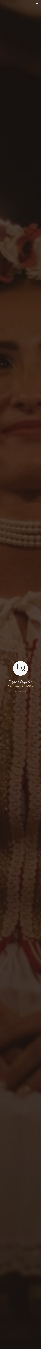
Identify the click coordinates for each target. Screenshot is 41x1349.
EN (33, 4)
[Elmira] (20, 668)
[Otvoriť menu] (37, 4)
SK (29, 4)
